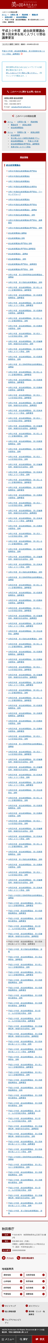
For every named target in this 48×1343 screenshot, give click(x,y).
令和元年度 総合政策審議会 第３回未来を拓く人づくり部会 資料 (25, 776)
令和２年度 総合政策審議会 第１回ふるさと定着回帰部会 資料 (25, 542)
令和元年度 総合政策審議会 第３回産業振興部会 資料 (25, 706)
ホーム (4, 15)
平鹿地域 (7, 1294)
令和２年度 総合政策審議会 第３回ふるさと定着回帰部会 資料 (25, 319)
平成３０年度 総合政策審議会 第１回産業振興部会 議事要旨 (25, 1081)
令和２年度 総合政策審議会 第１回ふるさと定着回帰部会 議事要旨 (25, 481)
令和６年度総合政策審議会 (19, 199)
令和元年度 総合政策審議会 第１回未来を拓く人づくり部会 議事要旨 (25, 783)
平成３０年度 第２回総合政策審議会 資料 (25, 950)
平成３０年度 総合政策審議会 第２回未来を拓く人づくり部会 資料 (25, 1150)
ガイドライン (34, 1306)
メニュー (9, 1339)
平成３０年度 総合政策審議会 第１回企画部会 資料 (25, 1058)
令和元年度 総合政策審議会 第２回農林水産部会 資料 (25, 814)
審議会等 (35, 15)
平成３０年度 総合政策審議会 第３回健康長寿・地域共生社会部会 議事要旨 (25, 935)
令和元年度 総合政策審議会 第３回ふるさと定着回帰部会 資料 (25, 691)
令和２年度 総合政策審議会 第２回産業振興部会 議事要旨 (25, 381)
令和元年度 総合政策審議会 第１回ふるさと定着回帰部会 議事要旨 (25, 699)
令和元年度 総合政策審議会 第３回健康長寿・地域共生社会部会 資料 (25, 760)
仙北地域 (29, 1288)
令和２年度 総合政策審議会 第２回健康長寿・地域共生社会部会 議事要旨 (25, 404)
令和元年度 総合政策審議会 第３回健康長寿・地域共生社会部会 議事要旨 (25, 617)
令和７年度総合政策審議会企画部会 (22, 187)
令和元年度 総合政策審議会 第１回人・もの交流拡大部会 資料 (25, 873)
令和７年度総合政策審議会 (19, 181)
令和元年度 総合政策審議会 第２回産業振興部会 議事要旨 (25, 653)
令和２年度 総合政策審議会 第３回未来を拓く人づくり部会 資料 (25, 350)
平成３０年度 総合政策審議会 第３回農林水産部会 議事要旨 (25, 919)
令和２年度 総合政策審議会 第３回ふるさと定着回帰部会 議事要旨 (25, 288)
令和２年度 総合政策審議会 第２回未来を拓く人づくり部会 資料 (25, 473)
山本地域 (7, 1281)
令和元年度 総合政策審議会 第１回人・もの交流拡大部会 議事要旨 (25, 753)
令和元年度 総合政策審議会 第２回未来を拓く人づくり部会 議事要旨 (25, 683)
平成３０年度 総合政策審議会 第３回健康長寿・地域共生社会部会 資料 (25, 1027)
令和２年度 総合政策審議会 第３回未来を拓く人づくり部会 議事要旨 (25, 304)
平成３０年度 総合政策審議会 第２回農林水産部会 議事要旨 (25, 1004)
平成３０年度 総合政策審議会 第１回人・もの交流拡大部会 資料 (24, 1189)
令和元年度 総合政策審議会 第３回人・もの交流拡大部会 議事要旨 (25, 609)
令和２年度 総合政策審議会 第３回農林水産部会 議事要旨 (25, 312)
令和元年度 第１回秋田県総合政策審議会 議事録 (26, 745)
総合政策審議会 (21, 17)
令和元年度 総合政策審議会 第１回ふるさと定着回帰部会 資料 (25, 845)
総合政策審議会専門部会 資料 (20, 243)
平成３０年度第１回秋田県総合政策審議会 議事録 (26, 1158)
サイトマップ (10, 1306)
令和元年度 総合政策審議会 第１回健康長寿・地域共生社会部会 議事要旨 (25, 768)
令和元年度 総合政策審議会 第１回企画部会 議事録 (25, 632)
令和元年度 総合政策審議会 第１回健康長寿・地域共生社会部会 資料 (25, 881)
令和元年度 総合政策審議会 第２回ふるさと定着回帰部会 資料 (25, 799)
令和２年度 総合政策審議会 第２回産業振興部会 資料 (25, 442)
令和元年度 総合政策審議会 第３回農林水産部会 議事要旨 (25, 601)
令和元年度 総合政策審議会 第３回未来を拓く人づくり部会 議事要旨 (25, 624)
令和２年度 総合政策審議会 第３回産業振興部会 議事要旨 (25, 296)
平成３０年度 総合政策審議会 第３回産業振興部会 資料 (25, 981)
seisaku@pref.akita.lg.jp (21, 107)
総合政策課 (15, 135)
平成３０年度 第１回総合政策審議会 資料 (25, 1212)
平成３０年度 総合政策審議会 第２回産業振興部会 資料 (25, 1089)
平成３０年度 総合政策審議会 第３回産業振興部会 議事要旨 (25, 912)
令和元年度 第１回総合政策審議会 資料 (25, 859)
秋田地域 (29, 1281)
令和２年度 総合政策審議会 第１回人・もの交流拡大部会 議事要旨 (25, 504)
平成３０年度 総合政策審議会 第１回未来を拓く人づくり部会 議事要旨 (25, 1143)
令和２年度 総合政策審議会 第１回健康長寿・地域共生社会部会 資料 (25, 558)
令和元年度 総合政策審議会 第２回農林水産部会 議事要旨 (25, 660)
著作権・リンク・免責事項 (37, 1312)
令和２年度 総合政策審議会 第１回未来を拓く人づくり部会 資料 (25, 565)
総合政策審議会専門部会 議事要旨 (25, 144)
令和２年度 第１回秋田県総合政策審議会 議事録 (26, 365)
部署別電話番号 (27, 1258)
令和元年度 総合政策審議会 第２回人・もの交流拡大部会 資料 (25, 822)
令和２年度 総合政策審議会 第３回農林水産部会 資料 (25, 327)
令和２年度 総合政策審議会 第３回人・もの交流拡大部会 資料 (25, 335)
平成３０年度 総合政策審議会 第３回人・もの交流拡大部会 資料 (24, 1012)
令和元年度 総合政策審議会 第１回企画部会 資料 (25, 791)
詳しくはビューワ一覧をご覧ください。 (22, 73)
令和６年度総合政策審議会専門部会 (22, 205)
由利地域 (7, 1288)
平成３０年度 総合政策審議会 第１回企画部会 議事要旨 (25, 958)
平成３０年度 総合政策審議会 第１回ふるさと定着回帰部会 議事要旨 (25, 1066)
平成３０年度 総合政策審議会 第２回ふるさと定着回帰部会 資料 (25, 1073)
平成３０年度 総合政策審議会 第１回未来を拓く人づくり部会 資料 (25, 1204)
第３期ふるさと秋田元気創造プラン (25, 138)
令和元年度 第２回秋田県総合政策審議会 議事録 (26, 578)
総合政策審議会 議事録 (17, 233)
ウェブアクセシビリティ (13, 1321)
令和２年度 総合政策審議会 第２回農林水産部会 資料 (25, 450)
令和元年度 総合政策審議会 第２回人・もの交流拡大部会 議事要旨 (25, 668)
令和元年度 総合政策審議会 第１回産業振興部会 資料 (25, 853)
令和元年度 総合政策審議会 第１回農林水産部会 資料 (25, 866)
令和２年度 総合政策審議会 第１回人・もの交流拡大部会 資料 (25, 535)
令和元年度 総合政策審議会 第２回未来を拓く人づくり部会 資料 (25, 837)
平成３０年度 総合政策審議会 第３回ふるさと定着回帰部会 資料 (25, 966)
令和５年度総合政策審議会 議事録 (22, 210)
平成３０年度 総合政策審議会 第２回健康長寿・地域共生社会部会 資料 (25, 1135)
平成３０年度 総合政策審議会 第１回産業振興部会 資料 (25, 1173)
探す (25, 1339)
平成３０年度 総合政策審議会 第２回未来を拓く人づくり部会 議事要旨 (25, 1050)
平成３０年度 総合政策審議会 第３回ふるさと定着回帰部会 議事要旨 (25, 904)
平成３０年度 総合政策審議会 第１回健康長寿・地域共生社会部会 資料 (25, 1196)
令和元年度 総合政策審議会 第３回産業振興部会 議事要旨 (25, 594)
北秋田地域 (30, 1275)
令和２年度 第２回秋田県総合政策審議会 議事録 (26, 276)
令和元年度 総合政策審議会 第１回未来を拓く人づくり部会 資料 (25, 889)
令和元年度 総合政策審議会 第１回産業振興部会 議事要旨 (25, 714)
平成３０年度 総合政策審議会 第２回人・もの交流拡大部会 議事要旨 (24, 1019)
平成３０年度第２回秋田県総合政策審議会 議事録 (26, 896)
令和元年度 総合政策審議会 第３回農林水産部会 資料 (25, 722)
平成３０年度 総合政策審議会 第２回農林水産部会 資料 (25, 1104)
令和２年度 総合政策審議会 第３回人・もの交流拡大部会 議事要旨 (25, 419)
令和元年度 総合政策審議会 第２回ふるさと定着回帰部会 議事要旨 (25, 645)
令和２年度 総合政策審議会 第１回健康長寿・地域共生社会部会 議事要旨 (25, 512)
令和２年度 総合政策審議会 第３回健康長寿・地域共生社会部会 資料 (25, 342)
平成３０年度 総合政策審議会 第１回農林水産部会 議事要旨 (25, 1096)
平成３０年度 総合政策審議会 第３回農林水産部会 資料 (25, 996)
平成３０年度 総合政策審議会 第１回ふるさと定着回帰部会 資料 (25, 1166)
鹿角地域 (7, 1275)
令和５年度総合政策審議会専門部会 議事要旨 (25, 221)
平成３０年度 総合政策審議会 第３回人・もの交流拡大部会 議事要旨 (24, 927)
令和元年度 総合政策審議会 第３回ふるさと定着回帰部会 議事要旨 (25, 586)
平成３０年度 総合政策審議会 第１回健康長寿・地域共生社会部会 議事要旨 (25, 1127)
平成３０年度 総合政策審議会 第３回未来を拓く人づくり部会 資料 (25, 1042)
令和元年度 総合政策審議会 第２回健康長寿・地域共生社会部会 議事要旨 (25, 676)
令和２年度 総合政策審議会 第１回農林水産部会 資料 (25, 527)
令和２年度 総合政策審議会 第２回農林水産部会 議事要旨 (25, 388)
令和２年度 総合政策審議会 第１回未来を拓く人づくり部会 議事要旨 (25, 519)
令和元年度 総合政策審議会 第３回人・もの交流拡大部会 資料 (25, 737)
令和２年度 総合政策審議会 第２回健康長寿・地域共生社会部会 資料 (25, 465)
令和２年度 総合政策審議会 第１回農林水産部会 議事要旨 (25, 496)
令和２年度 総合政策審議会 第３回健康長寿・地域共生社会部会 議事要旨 (25, 427)
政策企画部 (9, 17)
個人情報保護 (10, 1311)
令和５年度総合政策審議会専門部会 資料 (25, 228)
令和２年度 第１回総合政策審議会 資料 (25, 572)
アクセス (10, 1258)
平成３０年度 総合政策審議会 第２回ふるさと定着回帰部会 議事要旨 (25, 973)
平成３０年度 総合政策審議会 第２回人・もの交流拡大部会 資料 (24, 1119)
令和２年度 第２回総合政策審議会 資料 (25, 282)
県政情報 (25, 15)
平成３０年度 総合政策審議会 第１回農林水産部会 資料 (25, 1181)
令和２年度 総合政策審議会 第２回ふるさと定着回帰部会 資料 (25, 435)
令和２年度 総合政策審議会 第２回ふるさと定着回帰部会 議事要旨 (25, 373)
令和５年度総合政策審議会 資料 (21, 215)
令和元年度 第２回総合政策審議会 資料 (25, 639)
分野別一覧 (14, 15)
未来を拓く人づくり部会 (21, 147)
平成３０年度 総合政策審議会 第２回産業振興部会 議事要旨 (25, 989)
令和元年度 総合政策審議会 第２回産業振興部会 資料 (25, 807)
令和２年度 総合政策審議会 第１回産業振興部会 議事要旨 (25, 488)
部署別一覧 (21, 132)
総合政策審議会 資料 (16, 238)
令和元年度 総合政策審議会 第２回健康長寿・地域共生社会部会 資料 (25, 830)
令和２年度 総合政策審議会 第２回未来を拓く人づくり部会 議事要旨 (25, 411)
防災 (42, 1339)
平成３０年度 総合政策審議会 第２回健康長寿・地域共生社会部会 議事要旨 (25, 1035)
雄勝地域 (29, 1294)
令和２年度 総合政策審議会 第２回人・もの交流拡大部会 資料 (25, 458)
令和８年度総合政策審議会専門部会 (22, 171)
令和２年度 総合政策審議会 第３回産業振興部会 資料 (25, 358)
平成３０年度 (33, 141)
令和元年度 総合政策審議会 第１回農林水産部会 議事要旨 (25, 730)
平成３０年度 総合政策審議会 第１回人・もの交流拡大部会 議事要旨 (24, 1112)
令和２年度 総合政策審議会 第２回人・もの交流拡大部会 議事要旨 (25, 396)
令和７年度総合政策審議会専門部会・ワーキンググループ (25, 193)
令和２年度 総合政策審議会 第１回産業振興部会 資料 (25, 550)
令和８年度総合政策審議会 (19, 176)
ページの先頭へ (43, 1331)
